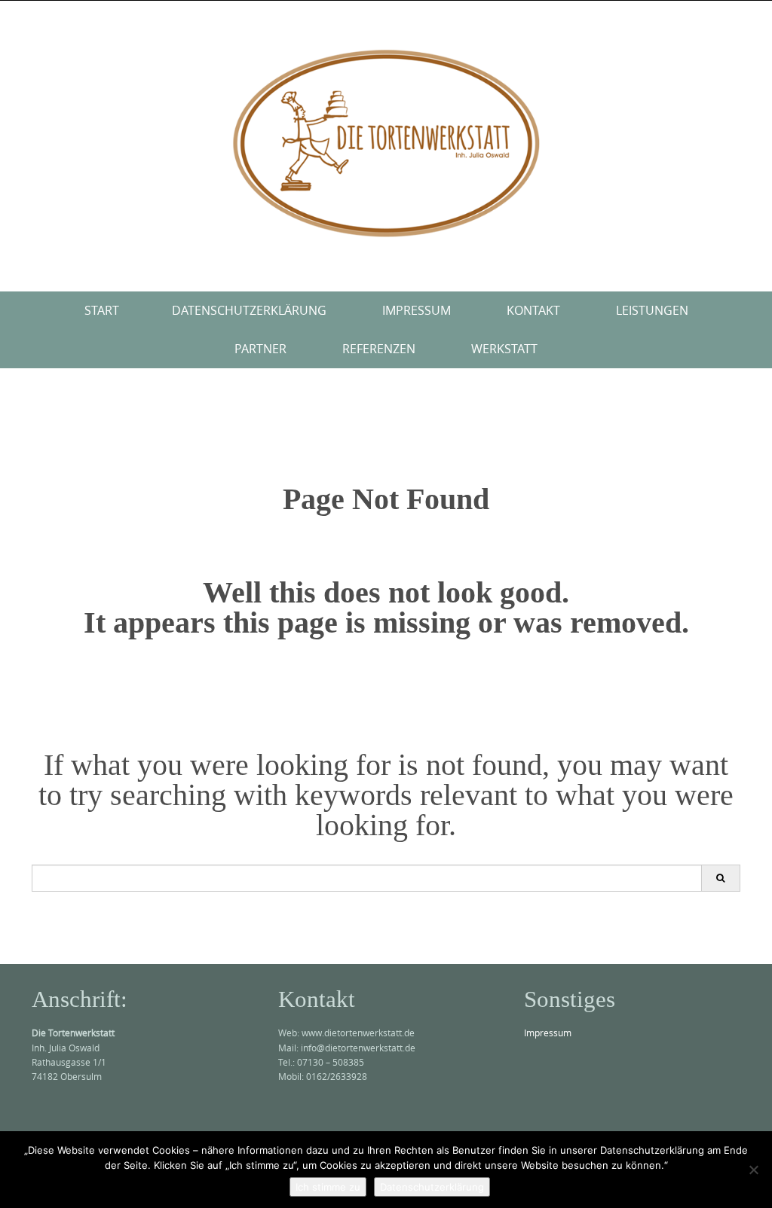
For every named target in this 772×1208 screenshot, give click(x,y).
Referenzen (378, 348)
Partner (260, 348)
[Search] (720, 878)
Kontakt (533, 310)
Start (101, 310)
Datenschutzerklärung (249, 310)
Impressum (416, 310)
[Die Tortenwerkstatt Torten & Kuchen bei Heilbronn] (386, 143)
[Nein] (753, 1169)
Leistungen (652, 310)
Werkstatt (504, 348)
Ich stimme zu (328, 1187)
